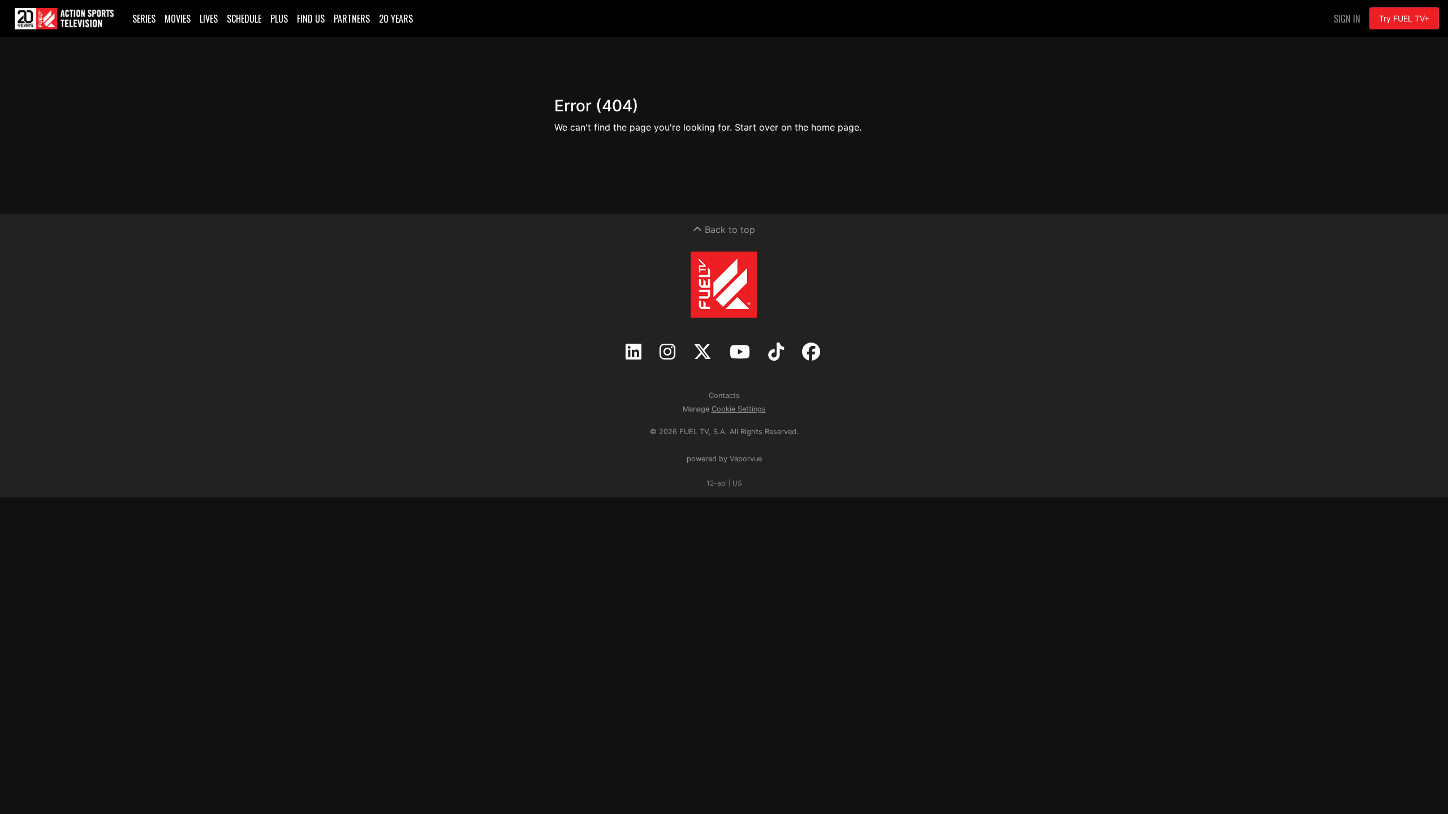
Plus (279, 18)
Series (144, 18)
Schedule (244, 18)
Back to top (728, 229)
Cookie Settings (739, 409)
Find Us (311, 18)
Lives (209, 18)
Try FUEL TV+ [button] (1404, 18)
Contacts (724, 395)
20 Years (396, 18)
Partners (352, 18)
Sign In (1347, 18)
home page (835, 127)
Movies (178, 18)
